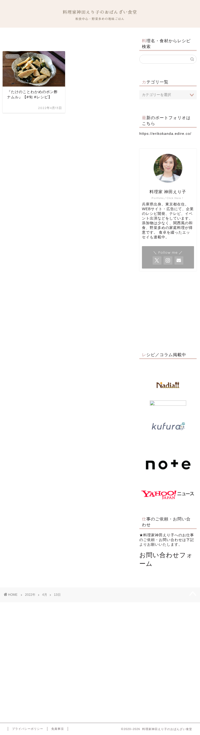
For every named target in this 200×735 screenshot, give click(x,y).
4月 (44, 595)
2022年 (30, 595)
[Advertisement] (167, 310)
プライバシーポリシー (27, 728)
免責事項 (57, 728)
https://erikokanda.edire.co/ (165, 134)
